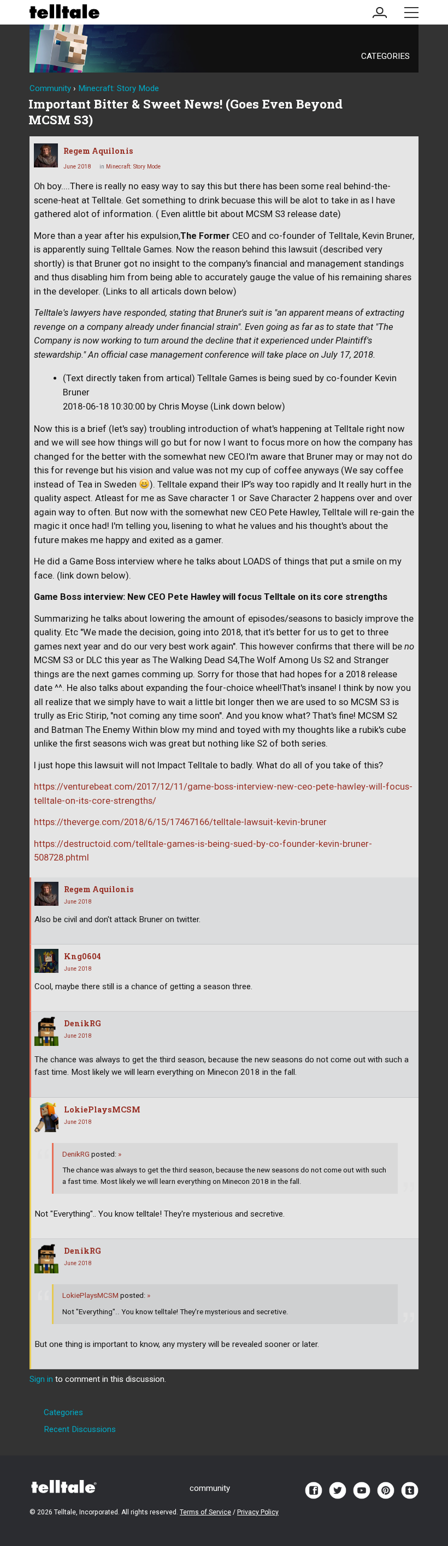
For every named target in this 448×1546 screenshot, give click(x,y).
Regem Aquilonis (98, 151)
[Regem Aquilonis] (46, 155)
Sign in (41, 1379)
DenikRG (82, 1023)
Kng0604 (82, 956)
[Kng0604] (46, 961)
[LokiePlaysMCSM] (46, 1117)
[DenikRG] (46, 1031)
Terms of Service (205, 1512)
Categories (385, 56)
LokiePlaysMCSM (102, 1109)
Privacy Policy (258, 1512)
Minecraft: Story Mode (133, 166)
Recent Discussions (80, 1429)
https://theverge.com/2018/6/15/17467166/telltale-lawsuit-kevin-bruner (180, 822)
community (210, 1488)
